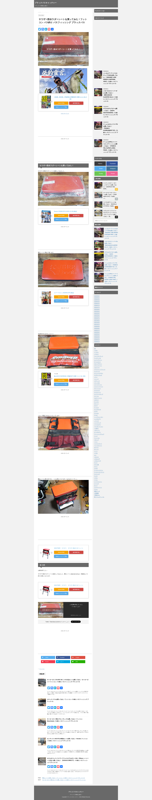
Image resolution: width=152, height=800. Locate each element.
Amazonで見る (61, 103)
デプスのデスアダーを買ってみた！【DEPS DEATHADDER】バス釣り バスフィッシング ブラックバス (110, 112)
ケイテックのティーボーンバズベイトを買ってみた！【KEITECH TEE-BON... (109, 185)
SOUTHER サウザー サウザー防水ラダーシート (68, 548)
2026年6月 (97, 296)
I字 (95, 348)
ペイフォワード (98, 443)
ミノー (96, 451)
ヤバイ (96, 462)
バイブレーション (98, 426)
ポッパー (96, 449)
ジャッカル (97, 382)
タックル (96, 401)
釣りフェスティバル (99, 497)
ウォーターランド (98, 356)
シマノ (96, 377)
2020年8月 (97, 328)
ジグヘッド (97, 381)
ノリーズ (96, 421)
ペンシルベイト (98, 445)
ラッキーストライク (99, 472)
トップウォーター (98, 417)
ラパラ (96, 476)
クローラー (97, 367)
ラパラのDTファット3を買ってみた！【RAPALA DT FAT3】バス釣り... (110, 204)
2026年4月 (97, 299)
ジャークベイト (98, 384)
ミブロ (96, 453)
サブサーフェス (98, 375)
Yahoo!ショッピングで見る (61, 107)
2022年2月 (97, 317)
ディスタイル (97, 409)
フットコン (42, 669)
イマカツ (96, 354)
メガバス (96, 457)
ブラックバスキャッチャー (46, 3)
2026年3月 (97, 301)
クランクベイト (98, 365)
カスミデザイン (98, 363)
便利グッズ (97, 491)
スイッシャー (97, 388)
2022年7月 (97, 307)
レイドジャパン (98, 481)
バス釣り (96, 428)
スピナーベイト (98, 398)
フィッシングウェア (99, 434)
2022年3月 (97, 315)
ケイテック (97, 371)
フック (96, 436)
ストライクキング (98, 394)
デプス (96, 411)
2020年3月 (97, 337)
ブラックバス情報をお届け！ (76, 794)
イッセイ (96, 352)
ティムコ (96, 407)
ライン (96, 466)
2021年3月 (97, 322)
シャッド (96, 379)
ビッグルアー (97, 432)
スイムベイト (97, 392)
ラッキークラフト (98, 470)
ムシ (95, 455)
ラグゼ (96, 468)
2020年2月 (97, 339)
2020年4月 (97, 336)
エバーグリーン (98, 360)
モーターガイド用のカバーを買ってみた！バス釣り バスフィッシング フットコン (64, 780)
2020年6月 (97, 332)
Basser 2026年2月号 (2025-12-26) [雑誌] (65, 211)
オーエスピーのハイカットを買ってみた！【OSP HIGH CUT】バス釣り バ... (110, 195)
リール (96, 480)
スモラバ (96, 400)
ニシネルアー (97, 419)
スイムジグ (97, 390)
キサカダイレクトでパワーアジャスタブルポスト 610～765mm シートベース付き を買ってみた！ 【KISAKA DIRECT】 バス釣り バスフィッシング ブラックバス (67, 760)
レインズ (96, 483)
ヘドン (96, 441)
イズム (96, 350)
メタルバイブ (97, 460)
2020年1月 (97, 341)
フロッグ (96, 440)
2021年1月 (97, 324)
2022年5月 (97, 311)
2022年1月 (97, 318)
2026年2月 (97, 303)
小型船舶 (96, 493)
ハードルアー (97, 424)
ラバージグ (97, 474)
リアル (96, 478)
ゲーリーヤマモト (98, 373)
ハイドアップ (97, 422)
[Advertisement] (51, 125)
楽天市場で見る (76, 103)
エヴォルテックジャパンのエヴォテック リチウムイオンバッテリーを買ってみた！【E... (110, 213)
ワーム (96, 489)
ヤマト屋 (96, 464)
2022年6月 (97, 309)
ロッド (96, 485)
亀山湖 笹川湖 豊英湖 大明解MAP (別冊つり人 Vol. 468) (69, 376)
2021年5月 (97, 320)
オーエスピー (97, 362)
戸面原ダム (97, 495)
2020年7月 (97, 330)
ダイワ (96, 405)
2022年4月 (97, 313)
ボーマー (96, 447)
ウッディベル (97, 358)
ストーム (96, 396)
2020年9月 (97, 326)
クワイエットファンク (99, 369)
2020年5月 (97, 334)
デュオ (96, 415)
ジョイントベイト (98, 386)
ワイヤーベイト (98, 487)
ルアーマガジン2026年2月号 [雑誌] (64, 292)
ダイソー (96, 403)
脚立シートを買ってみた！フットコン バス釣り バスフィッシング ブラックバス (63, 778)
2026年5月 (97, 297)
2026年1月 (97, 305)
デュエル (96, 413)
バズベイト (97, 430)
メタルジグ (97, 459)
